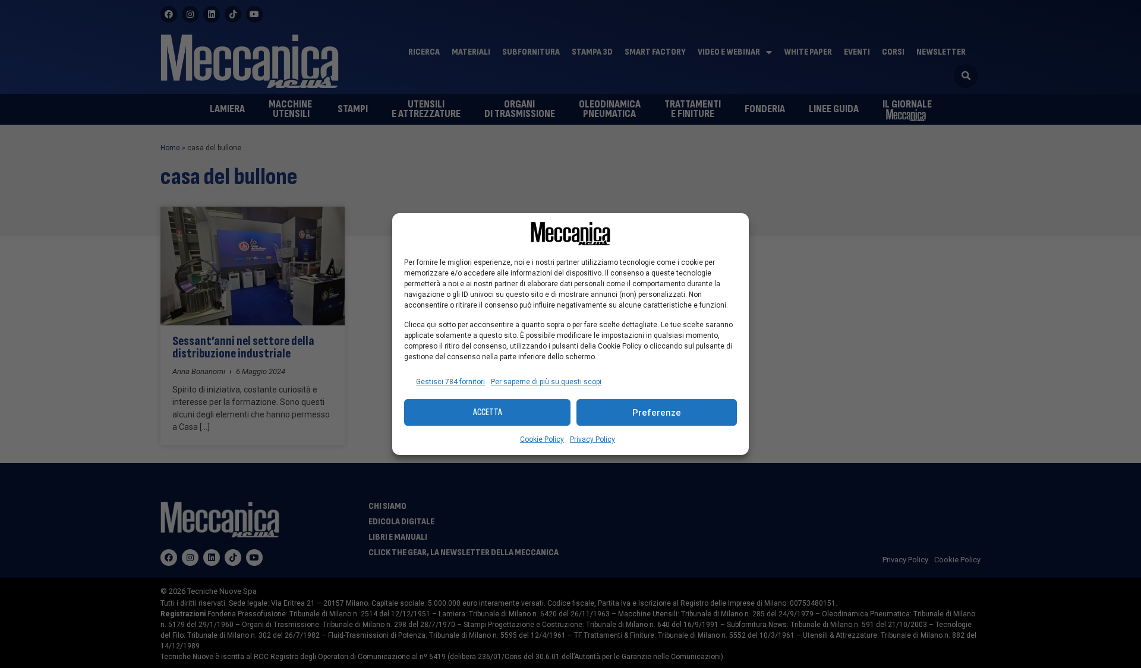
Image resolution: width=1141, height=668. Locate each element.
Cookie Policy (542, 439)
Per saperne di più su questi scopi (546, 382)
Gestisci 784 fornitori (450, 382)
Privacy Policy (592, 439)
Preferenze (656, 412)
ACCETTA (487, 412)
